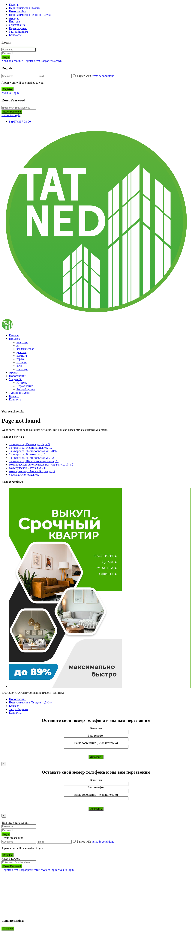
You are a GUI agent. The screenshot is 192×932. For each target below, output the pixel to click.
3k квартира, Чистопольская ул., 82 (31, 457)
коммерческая (25, 348)
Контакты (15, 35)
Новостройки (17, 11)
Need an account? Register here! (21, 60)
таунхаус (22, 369)
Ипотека (14, 21)
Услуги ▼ (15, 379)
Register (7, 89)
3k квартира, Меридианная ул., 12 (30, 447)
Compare (8, 928)
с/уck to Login (10, 92)
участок (21, 352)
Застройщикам (18, 31)
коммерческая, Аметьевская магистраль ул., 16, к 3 (41, 464)
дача (19, 365)
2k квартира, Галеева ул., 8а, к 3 (29, 444)
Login (6, 57)
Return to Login (11, 115)
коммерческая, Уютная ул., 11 (27, 467)
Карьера (14, 396)
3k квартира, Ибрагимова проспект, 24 (33, 461)
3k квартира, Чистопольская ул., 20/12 (33, 451)
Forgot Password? (51, 60)
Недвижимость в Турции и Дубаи (30, 14)
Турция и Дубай (19, 392)
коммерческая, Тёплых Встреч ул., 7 (32, 471)
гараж (20, 359)
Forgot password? (29, 869)
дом (18, 345)
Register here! (10, 869)
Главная (14, 4)
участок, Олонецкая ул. (24, 474)
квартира (22, 342)
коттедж (21, 362)
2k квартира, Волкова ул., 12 (27, 454)
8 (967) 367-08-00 (20, 121)
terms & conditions (103, 75)
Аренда (14, 18)
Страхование (17, 24)
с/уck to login (49, 869)
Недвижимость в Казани (24, 8)
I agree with (95, 75)
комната (21, 355)
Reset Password (12, 111)
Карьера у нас (18, 28)
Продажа (14, 338)
